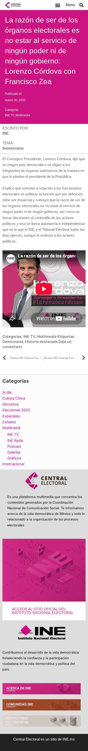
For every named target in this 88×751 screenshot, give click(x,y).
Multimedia (22, 115)
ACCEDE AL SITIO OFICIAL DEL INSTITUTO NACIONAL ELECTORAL (43, 611)
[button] (58, 5)
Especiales (11, 416)
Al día (6, 392)
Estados (9, 422)
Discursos (10, 404)
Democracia (12, 341)
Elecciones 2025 (16, 410)
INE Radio (15, 440)
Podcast (14, 446)
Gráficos (14, 458)
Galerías (14, 452)
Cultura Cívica (13, 398)
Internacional (13, 464)
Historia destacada (41, 341)
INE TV (9, 115)
